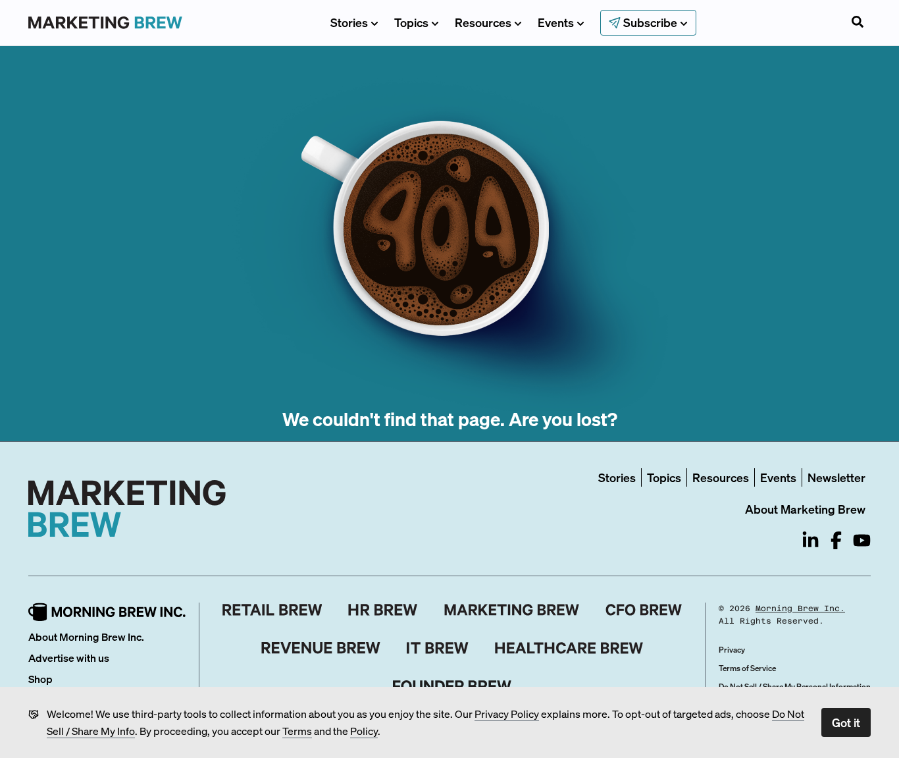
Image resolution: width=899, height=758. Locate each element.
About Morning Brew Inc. (86, 636)
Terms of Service (747, 668)
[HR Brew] (382, 610)
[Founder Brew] (452, 686)
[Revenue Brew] (320, 648)
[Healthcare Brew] (569, 648)
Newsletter (836, 477)
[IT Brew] (438, 648)
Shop (40, 679)
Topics (411, 22)
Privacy (732, 650)
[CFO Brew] (643, 610)
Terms (297, 731)
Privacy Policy (507, 713)
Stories (349, 22)
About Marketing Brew (805, 508)
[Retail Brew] (272, 610)
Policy (364, 731)
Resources (483, 22)
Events (556, 22)
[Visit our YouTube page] (862, 540)
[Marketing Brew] (511, 610)
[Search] (857, 23)
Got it (846, 722)
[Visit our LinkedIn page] (810, 540)
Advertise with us (68, 657)
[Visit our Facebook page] (836, 540)
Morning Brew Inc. (800, 608)
